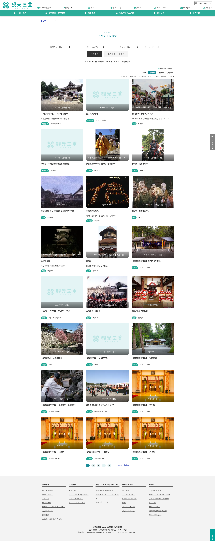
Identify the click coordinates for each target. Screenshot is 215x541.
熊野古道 (91, 13)
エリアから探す (124, 47)
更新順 (161, 72)
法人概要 (125, 491)
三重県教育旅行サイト (104, 491)
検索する (94, 54)
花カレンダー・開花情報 (78, 495)
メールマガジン (128, 507)
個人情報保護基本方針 (158, 511)
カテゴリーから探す (90, 47)
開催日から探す (56, 47)
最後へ (126, 465)
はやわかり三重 (155, 491)
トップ (43, 21)
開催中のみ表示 (166, 68)
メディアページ (128, 511)
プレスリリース (102, 502)
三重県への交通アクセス (52, 519)
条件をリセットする (116, 54)
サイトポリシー (155, 515)
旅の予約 (45, 515)
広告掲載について (129, 499)
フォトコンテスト (76, 499)
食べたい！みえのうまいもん (53, 507)
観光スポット (47, 495)
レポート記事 (47, 491)
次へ (120, 465)
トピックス (21, 13)
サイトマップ (154, 507)
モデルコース (47, 511)
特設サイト (161, 13)
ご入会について (128, 495)
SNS (124, 503)
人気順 (170, 72)
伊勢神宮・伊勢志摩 (57, 13)
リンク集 (152, 503)
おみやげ (196, 13)
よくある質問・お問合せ (159, 499)
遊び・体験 (46, 503)
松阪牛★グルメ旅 (126, 13)
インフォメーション (77, 503)
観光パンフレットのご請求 (159, 495)
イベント (45, 499)
